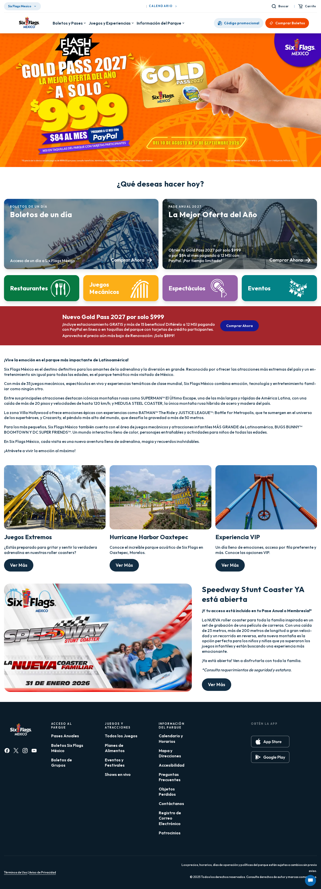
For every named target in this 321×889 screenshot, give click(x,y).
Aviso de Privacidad (42, 872)
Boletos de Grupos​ (61, 762)
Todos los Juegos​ (121, 735)
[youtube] (34, 751)
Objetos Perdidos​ (167, 791)
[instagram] (25, 751)
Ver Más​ (18, 565)
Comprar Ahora (239, 326)
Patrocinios (170, 832)
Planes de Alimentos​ (115, 748)
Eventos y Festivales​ (115, 762)
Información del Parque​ (159, 23)
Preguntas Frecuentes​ (170, 777)
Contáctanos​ (171, 803)
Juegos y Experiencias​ (110, 23)
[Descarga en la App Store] (270, 741)
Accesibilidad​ (171, 765)
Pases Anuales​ (65, 735)
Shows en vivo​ (118, 774)
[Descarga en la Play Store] (270, 757)
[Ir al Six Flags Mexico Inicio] (28, 23)
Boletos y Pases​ (68, 23)
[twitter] (16, 751)
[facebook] (7, 751)
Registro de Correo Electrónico (170, 818)
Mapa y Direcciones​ (170, 753)
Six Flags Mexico (19, 6)
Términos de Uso (15, 872)
